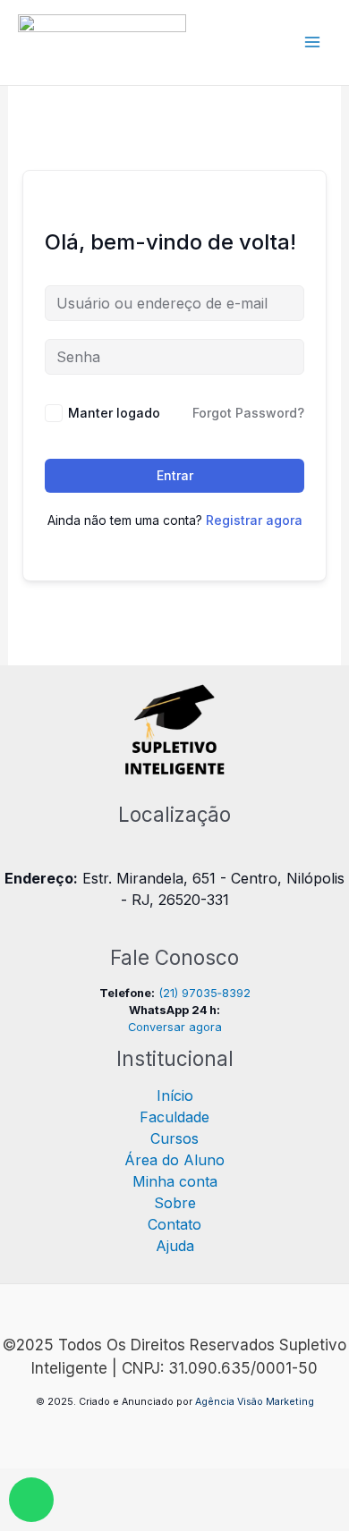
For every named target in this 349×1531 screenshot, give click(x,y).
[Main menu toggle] (312, 42)
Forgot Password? (248, 412)
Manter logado (114, 412)
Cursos (174, 1138)
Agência (214, 1402)
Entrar (175, 475)
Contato (174, 1224)
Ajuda (175, 1246)
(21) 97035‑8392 (204, 993)
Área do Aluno (174, 1160)
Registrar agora (254, 520)
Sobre (175, 1203)
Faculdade (174, 1117)
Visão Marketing (275, 1402)
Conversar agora (175, 1027)
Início (175, 1095)
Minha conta (174, 1181)
